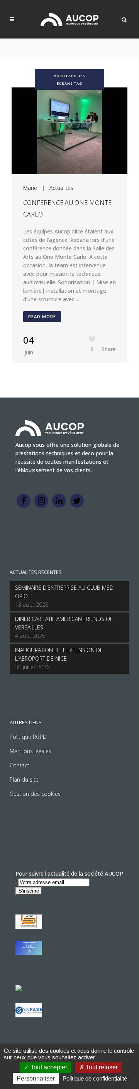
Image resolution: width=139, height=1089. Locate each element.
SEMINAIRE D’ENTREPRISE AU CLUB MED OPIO (64, 592)
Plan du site (24, 779)
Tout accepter (48, 1067)
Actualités (61, 187)
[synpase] (28, 1015)
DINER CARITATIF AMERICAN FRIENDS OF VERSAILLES (64, 623)
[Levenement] (28, 952)
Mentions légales (30, 751)
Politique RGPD (28, 736)
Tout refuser (101, 1067)
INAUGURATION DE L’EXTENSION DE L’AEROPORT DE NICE (59, 654)
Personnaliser (36, 1078)
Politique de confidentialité (95, 1078)
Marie (30, 187)
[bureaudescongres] (18, 989)
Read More (42, 316)
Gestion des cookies (35, 793)
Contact (19, 765)
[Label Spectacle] (28, 926)
